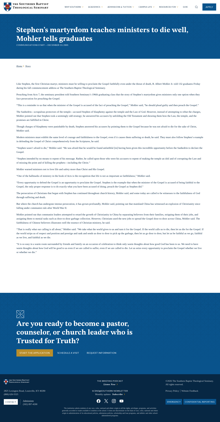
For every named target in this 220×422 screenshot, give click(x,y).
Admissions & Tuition (120, 7)
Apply (209, 7)
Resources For (167, 7)
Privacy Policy (172, 391)
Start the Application (35, 352)
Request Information (101, 352)
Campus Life (145, 7)
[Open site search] (196, 7)
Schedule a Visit (68, 352)
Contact (10, 402)
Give (185, 7)
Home (19, 66)
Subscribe (117, 394)
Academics (94, 7)
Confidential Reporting (200, 402)
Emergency (174, 402)
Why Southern (73, 7)
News (28, 66)
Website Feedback (189, 391)
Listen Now (109, 384)
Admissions (28, 400)
